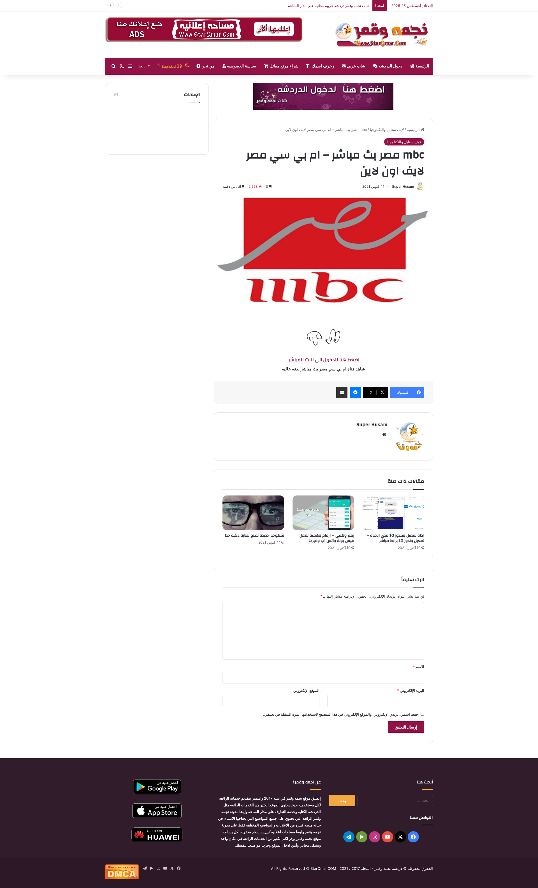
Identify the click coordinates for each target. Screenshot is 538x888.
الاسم (418, 666)
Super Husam (403, 186)
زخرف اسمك (322, 66)
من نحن (207, 66)
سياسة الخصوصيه (241, 66)
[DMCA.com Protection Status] (122, 878)
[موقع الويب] (384, 434)
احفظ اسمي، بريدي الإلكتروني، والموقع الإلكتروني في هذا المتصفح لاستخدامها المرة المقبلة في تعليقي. (341, 714)
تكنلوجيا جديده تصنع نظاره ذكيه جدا (254, 535)
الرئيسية (421, 66)
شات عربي (355, 66)
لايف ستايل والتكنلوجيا (387, 129)
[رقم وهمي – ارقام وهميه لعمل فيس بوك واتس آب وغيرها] (323, 512)
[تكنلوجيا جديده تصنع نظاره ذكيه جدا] (253, 512)
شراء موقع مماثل (283, 66)
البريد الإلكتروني (410, 690)
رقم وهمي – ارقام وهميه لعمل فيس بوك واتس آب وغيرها (327, 538)
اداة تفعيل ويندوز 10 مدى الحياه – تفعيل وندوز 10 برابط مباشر (395, 538)
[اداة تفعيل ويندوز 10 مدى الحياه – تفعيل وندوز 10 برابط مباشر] (393, 512)
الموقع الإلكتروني (306, 690)
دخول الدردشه (389, 66)
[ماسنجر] (355, 392)
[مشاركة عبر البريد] (341, 392)
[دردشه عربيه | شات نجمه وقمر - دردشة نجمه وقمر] (384, 35)
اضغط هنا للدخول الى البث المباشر (323, 359)
